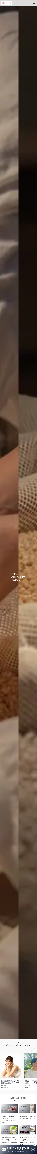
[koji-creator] (6, 3)
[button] (34, 1050)
